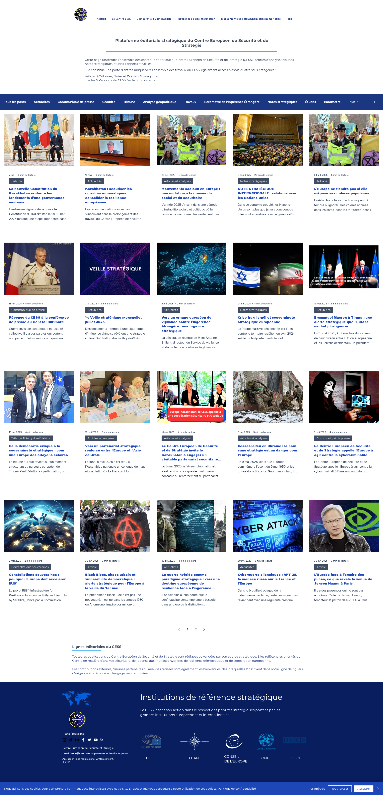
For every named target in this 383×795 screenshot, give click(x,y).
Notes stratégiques (282, 102)
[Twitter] (89, 740)
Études (310, 102)
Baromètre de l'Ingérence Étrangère (232, 102)
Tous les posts (15, 102)
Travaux (190, 102)
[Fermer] (378, 788)
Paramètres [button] (317, 788)
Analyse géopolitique (159, 102)
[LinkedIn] (77, 740)
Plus (351, 102)
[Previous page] (179, 629)
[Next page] (204, 629)
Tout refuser (340, 788)
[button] (374, 102)
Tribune (129, 102)
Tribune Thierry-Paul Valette (30, 438)
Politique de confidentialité (237, 788)
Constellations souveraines (30, 567)
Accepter (363, 788)
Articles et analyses (177, 181)
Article (92, 567)
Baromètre (332, 102)
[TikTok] (71, 740)
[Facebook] (83, 740)
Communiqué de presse (76, 102)
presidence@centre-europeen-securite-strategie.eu (95, 753)
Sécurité (108, 102)
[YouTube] (95, 740)
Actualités (42, 102)
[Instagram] (64, 740)
